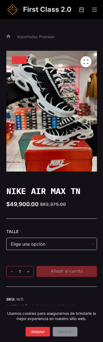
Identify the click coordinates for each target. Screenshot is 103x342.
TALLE (12, 231)
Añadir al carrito (67, 271)
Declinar (65, 331)
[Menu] (94, 9)
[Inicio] (8, 37)
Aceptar (37, 331)
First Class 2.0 (47, 9)
